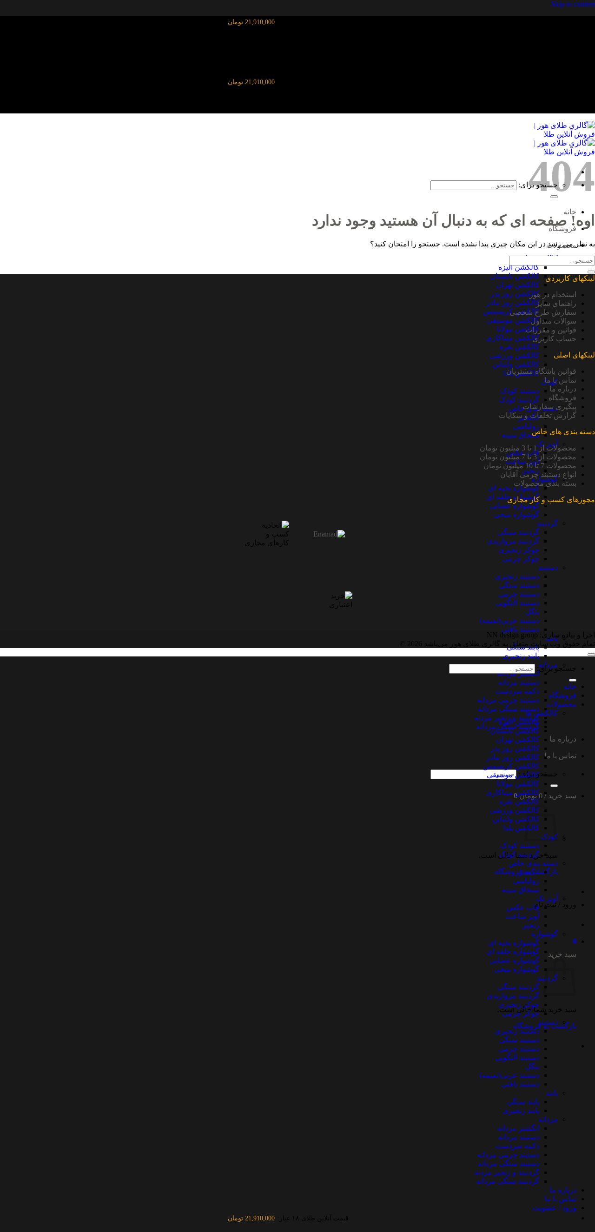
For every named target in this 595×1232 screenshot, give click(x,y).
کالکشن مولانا (517, 329)
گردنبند (547, 523)
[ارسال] (554, 785)
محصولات (561, 704)
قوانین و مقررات (550, 330)
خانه (569, 686)
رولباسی (526, 426)
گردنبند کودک (519, 400)
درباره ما (562, 739)
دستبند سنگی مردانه (508, 709)
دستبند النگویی (517, 603)
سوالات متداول (553, 321)
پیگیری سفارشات (549, 407)
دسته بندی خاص (533, 863)
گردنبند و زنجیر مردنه (506, 1172)
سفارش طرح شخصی (542, 312)
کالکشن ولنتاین (515, 364)
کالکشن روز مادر (512, 302)
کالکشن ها (541, 713)
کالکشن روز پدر (514, 294)
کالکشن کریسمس (511, 766)
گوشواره (544, 934)
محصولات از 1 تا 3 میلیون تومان (528, 448)
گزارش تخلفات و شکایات (537, 415)
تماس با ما (560, 756)
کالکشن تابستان (514, 276)
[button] (574, 941)
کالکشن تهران (517, 285)
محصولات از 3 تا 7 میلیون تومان (528, 457)
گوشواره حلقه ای (512, 951)
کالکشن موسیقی (513, 320)
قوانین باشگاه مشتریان (541, 371)
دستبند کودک (519, 391)
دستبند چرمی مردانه (508, 700)
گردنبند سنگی (518, 532)
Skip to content (573, 4)
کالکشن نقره (519, 347)
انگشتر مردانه (518, 1128)
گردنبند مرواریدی (513, 541)
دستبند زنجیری (517, 576)
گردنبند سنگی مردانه (507, 1181)
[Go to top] (591, 654)
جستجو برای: (556, 668)
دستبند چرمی (518, 594)
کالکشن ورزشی (514, 355)
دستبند (548, 567)
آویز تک (547, 898)
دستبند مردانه (518, 682)
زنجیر (530, 925)
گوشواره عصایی (514, 506)
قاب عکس (522, 907)
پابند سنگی (523, 1102)
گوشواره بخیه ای (513, 488)
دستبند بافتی (520, 629)
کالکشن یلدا (521, 828)
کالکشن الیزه (518, 267)
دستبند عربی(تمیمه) (509, 620)
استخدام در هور (552, 294)
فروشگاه (562, 398)
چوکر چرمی (520, 559)
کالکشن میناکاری (512, 338)
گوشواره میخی (516, 514)
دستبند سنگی (519, 585)
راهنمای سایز (556, 303)
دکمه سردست (517, 691)
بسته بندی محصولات (545, 483)
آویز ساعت (522, 916)
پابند (552, 1093)
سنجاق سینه (520, 435)
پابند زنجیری (520, 656)
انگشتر (528, 872)
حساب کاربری (554, 339)
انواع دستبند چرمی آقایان (538, 474)
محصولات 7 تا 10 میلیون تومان (529, 466)
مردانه (548, 1119)
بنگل (532, 612)
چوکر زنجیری (518, 550)
